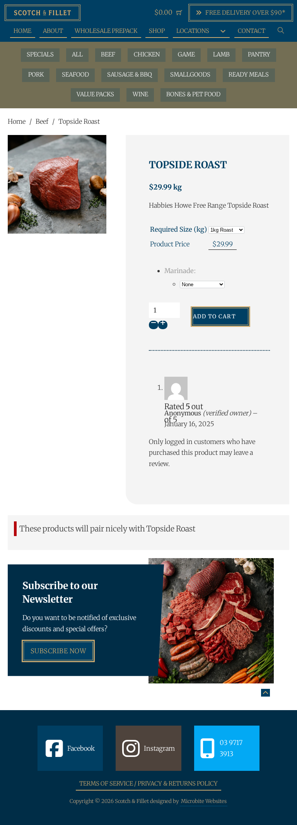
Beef (108, 54)
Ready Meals (249, 74)
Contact (251, 30)
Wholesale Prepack (106, 30)
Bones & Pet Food (193, 94)
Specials (40, 54)
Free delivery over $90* (245, 12)
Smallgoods (190, 74)
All (77, 54)
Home (22, 30)
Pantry (259, 54)
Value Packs (95, 94)
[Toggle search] (281, 30)
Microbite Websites (204, 801)
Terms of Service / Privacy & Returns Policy (148, 783)
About (53, 30)
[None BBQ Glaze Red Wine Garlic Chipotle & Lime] (202, 284)
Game (186, 54)
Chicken (147, 54)
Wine (140, 94)
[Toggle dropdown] (223, 31)
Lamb (221, 54)
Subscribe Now (58, 651)
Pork (36, 74)
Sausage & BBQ (129, 74)
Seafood (75, 74)
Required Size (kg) (178, 229)
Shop (157, 30)
